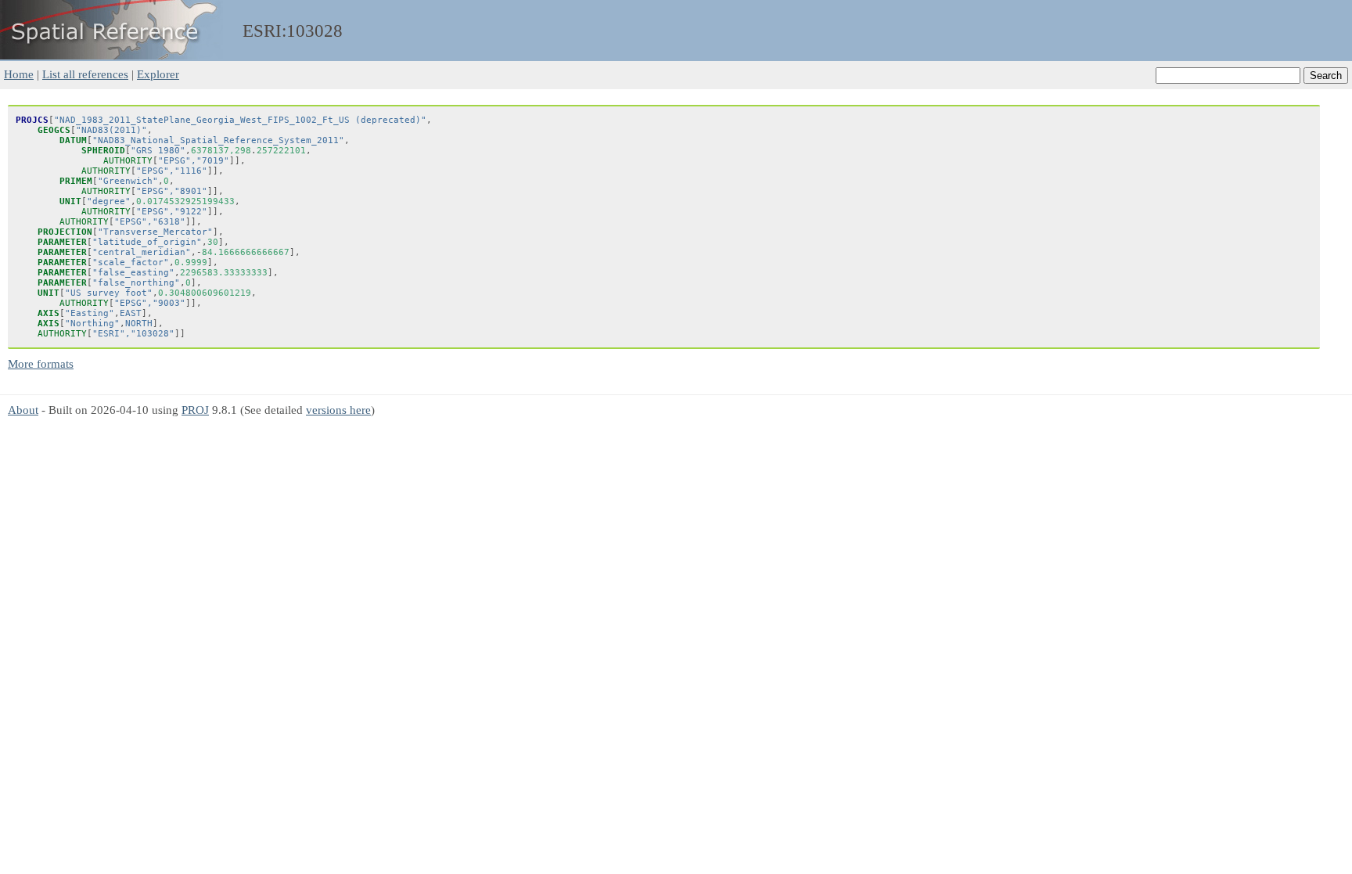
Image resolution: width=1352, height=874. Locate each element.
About (23, 409)
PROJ (195, 409)
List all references (85, 74)
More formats (41, 363)
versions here (338, 409)
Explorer (158, 74)
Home (19, 74)
